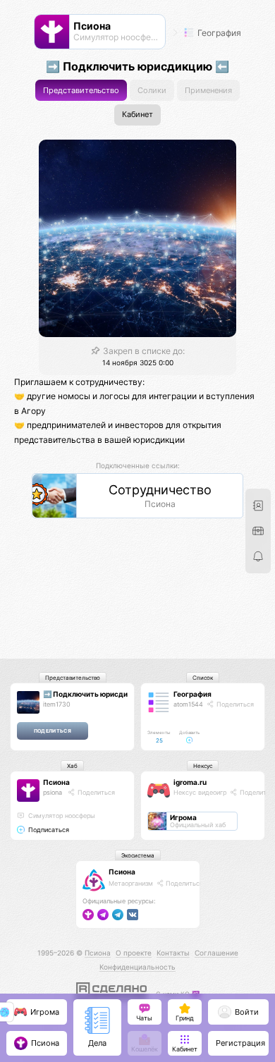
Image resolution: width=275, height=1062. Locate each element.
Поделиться (234, 704)
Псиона (56, 782)
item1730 (57, 704)
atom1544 (188, 704)
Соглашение (216, 952)
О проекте (134, 952)
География (218, 33)
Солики (152, 90)
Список (202, 677)
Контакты (173, 952)
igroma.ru (190, 782)
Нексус (202, 765)
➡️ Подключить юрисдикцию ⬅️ (100, 694)
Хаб (72, 765)
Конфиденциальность (137, 967)
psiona (52, 792)
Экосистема (137, 855)
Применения (208, 90)
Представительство (81, 90)
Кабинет (137, 114)
